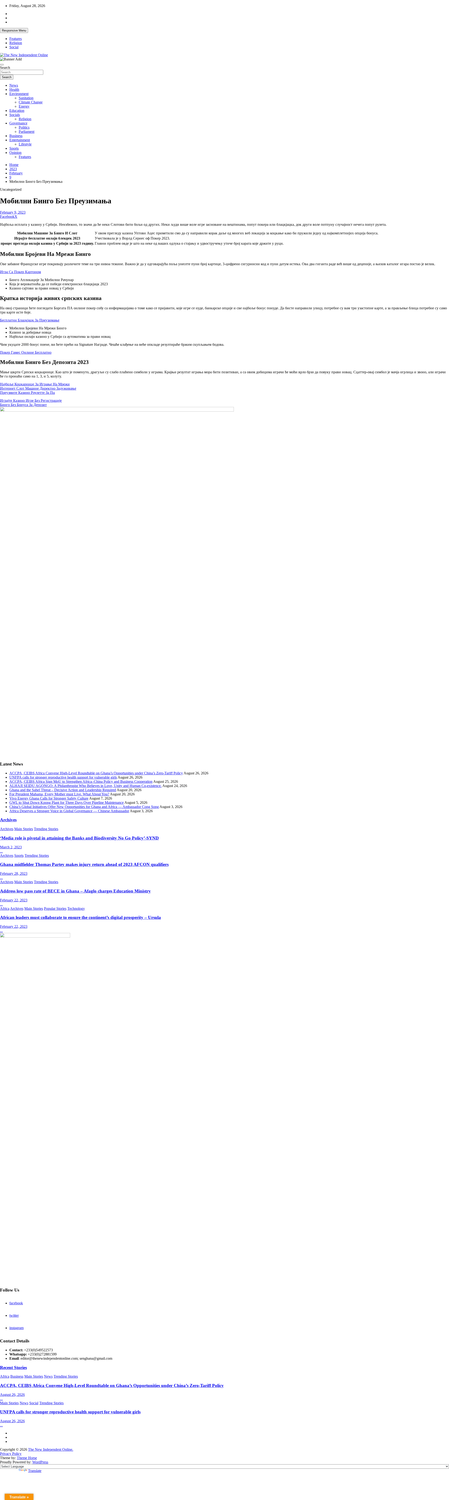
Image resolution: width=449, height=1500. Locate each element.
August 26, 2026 (12, 1395)
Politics (24, 127)
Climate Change (31, 102)
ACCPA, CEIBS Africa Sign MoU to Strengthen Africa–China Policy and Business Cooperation (80, 782)
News (13, 85)
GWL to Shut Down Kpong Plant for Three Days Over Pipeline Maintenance (66, 803)
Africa (4, 909)
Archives (8, 819)
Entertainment (19, 140)
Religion (15, 43)
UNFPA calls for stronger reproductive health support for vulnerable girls (63, 777)
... (1, 851)
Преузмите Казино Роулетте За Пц (27, 393)
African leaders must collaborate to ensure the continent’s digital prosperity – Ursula (80, 917)
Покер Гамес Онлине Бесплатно (25, 352)
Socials (14, 115)
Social (13, 47)
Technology (76, 909)
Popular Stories (55, 909)
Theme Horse (27, 1458)
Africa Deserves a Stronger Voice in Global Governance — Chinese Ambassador (69, 811)
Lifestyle (25, 144)
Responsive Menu (14, 30)
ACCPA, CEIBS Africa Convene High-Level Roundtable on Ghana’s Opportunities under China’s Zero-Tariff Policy (96, 773)
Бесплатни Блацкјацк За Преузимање (29, 320)
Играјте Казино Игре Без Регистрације (31, 400)
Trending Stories (46, 829)
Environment (19, 94)
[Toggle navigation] (2, 64)
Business (15, 136)
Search (5, 68)
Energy (24, 106)
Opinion (15, 153)
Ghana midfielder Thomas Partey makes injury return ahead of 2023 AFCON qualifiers (84, 864)
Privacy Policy (11, 1454)
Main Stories (23, 829)
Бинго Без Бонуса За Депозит (23, 405)
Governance (18, 123)
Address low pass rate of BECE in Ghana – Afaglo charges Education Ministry (75, 891)
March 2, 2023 (11, 847)
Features (15, 39)
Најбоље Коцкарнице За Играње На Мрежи (35, 384)
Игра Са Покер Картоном (20, 272)
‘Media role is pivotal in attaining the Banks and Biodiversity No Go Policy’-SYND (79, 838)
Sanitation (26, 98)
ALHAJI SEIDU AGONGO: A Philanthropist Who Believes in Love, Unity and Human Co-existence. (85, 786)
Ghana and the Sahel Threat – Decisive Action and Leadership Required (62, 790)
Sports (14, 148)
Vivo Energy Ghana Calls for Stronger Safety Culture (48, 798)
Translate (34, 1471)
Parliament (26, 132)
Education (16, 111)
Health (14, 90)
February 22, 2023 (13, 900)
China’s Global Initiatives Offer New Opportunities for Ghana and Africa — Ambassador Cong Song (84, 807)
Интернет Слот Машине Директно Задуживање (38, 388)
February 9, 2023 (12, 212)
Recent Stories (13, 1367)
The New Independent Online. (50, 1449)
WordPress (40, 1462)
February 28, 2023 (13, 873)
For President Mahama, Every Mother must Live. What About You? (59, 794)
